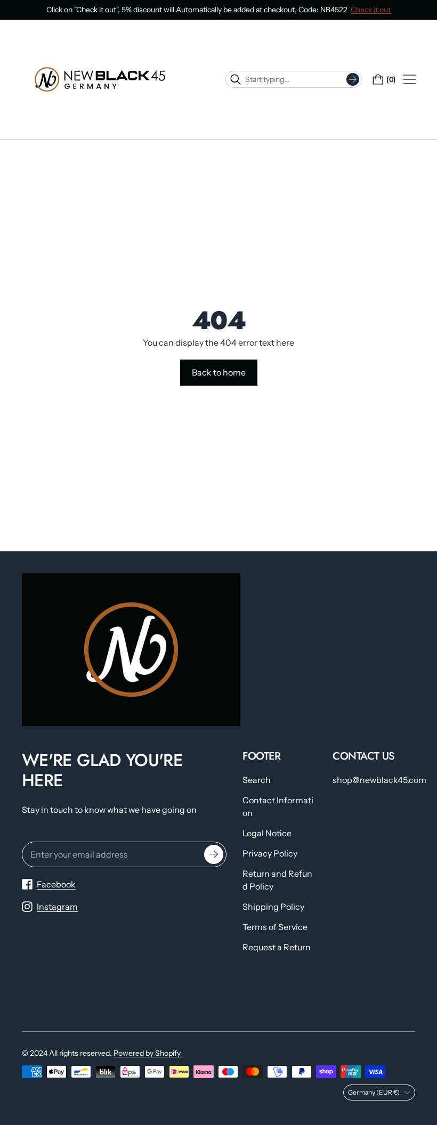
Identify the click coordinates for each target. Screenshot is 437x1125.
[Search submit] (352, 79)
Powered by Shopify (147, 1053)
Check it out (371, 9)
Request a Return (276, 947)
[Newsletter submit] (213, 854)
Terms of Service (274, 927)
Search (256, 780)
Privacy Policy (269, 853)
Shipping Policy (273, 906)
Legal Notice (267, 833)
